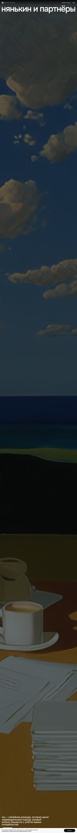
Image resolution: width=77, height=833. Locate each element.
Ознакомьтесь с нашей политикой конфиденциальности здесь (16, 831)
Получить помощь (66, 2)
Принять (70, 830)
